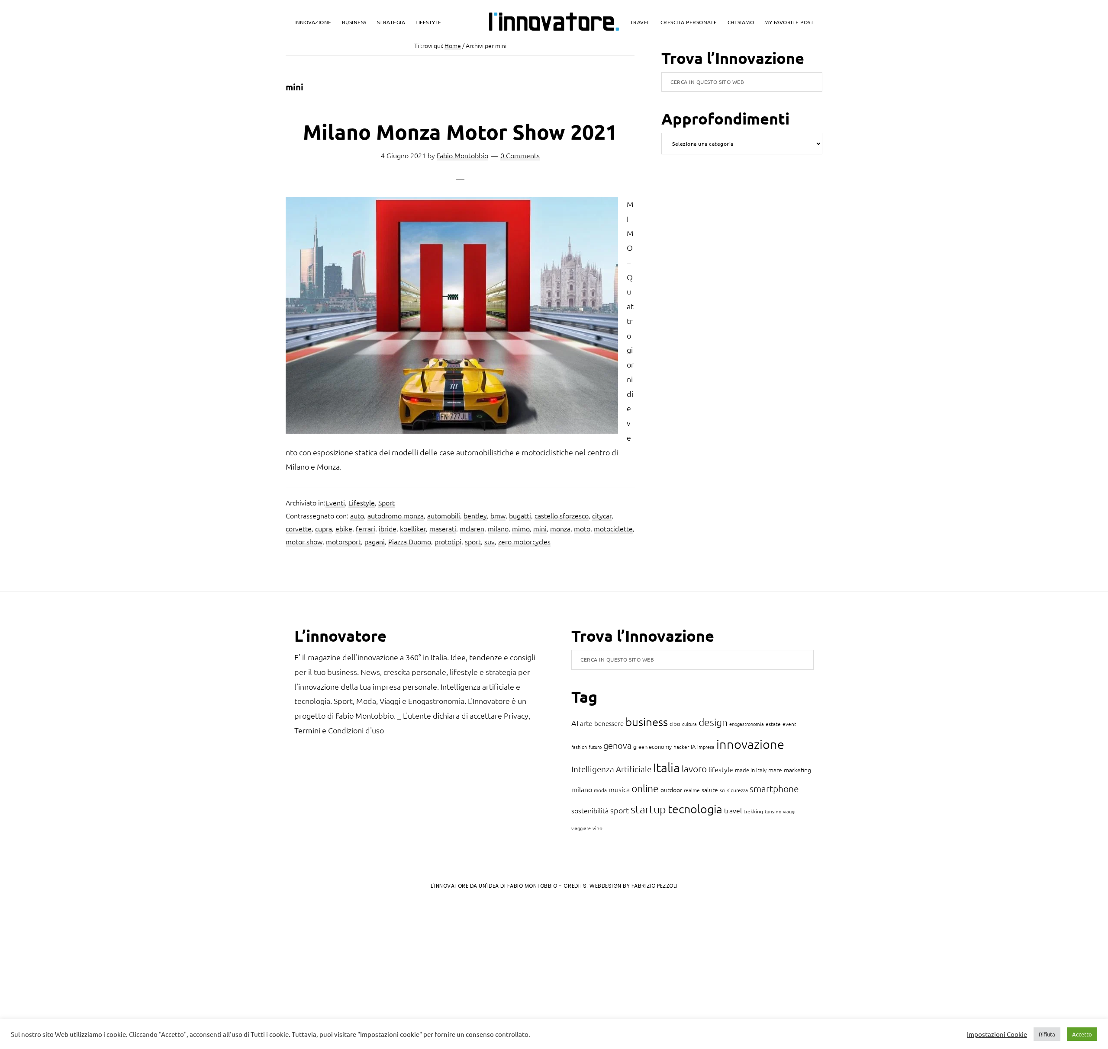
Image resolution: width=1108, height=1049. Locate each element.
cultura (689, 723)
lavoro (694, 768)
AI (574, 723)
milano (498, 528)
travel (733, 810)
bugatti (520, 515)
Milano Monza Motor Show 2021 (460, 131)
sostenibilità (590, 810)
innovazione (750, 744)
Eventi (335, 502)
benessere (609, 723)
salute (710, 789)
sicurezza (737, 790)
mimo (521, 528)
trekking (753, 811)
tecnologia (695, 809)
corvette (299, 528)
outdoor (671, 789)
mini (540, 528)
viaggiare (581, 828)
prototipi (448, 541)
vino (597, 828)
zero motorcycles (524, 541)
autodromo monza (395, 515)
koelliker (413, 528)
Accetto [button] (1082, 1034)
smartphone (774, 788)
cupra (323, 528)
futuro (595, 746)
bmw (498, 515)
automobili (443, 515)
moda (600, 790)
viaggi (789, 811)
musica (619, 789)
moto (582, 528)
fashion (579, 746)
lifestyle (721, 769)
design (713, 722)
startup (648, 809)
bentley (475, 515)
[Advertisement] (78, 968)
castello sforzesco (562, 515)
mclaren (472, 528)
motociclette (613, 528)
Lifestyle (361, 502)
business (646, 721)
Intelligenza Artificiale (611, 769)
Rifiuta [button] (1047, 1034)
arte (586, 723)
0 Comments (520, 155)
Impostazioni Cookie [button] (997, 1034)
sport (473, 541)
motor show (304, 541)
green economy (652, 746)
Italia (666, 767)
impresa (706, 746)
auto (357, 515)
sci (722, 790)
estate (773, 723)
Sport (386, 502)
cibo (675, 724)
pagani (374, 541)
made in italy (751, 770)
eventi (790, 723)
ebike (343, 528)
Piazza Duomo (409, 541)
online (645, 788)
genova (617, 745)
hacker (681, 746)
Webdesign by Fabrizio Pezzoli (633, 885)
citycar (602, 515)
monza (560, 528)
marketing (797, 769)
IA (693, 746)
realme (692, 790)
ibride (387, 528)
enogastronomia (746, 723)
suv (489, 541)
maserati (442, 528)
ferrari (365, 528)
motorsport (343, 541)
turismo (773, 811)
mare (775, 769)
